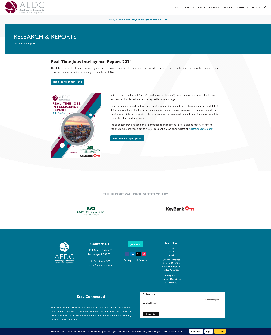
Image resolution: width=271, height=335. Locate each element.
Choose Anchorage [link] (171, 259)
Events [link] (213, 7)
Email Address (150, 303)
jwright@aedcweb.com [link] (201, 128)
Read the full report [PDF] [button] (67, 81)
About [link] (187, 7)
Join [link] (200, 7)
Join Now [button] (135, 244)
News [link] (227, 7)
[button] (127, 254)
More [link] (255, 7)
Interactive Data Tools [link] (171, 263)
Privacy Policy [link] (171, 275)
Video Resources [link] (171, 269)
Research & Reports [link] (171, 266)
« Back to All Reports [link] (25, 43)
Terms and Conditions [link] (171, 278)
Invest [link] (171, 254)
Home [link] (177, 7)
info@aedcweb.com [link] (101, 265)
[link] (24, 7)
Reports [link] (240, 7)
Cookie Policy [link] (171, 282)
